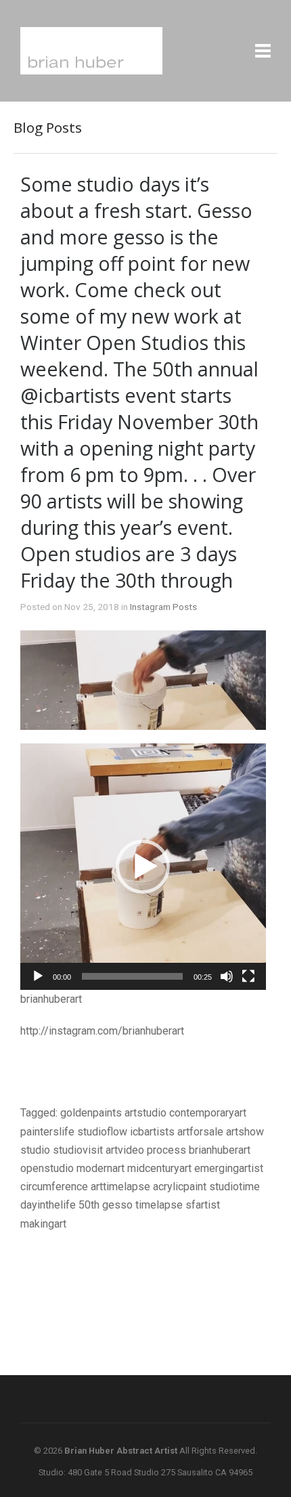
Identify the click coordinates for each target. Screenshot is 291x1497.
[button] (143, 867)
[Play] (38, 976)
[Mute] (226, 976)
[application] (143, 866)
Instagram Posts (163, 606)
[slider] (132, 976)
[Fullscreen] (248, 976)
